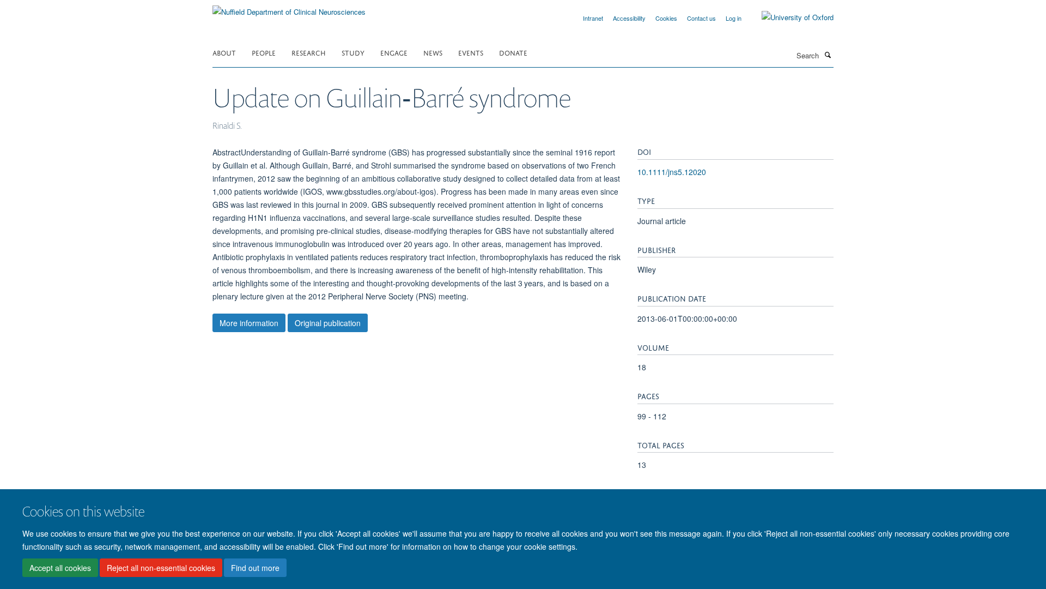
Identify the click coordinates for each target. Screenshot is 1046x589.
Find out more (255, 567)
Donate (513, 52)
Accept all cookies (60, 567)
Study (353, 52)
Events (470, 52)
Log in (733, 18)
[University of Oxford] (789, 17)
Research (308, 52)
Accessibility (629, 18)
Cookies (666, 18)
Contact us (701, 18)
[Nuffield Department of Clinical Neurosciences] (289, 8)
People (264, 52)
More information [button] (249, 322)
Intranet (593, 18)
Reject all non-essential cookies (161, 567)
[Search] (828, 55)
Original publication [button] (328, 322)
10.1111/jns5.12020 (671, 171)
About (224, 52)
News (432, 52)
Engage (394, 52)
